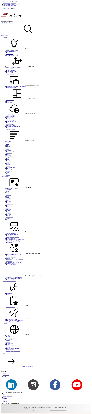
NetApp (8, 210)
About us (8, 335)
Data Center (9, 118)
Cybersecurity (9, 117)
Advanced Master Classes (12, 50)
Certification (6, 176)
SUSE (7, 173)
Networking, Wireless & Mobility (13, 262)
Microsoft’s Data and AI (11, 125)
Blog (7, 294)
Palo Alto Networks (10, 167)
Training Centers (10, 74)
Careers (8, 342)
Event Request (9, 343)
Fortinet (8, 154)
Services (5, 220)
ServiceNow (9, 171)
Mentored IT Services (11, 263)
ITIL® (7, 101)
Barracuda (8, 146)
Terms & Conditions (8, 394)
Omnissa (8, 166)
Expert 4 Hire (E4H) (11, 264)
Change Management (11, 51)
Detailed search (4, 35)
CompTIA (8, 150)
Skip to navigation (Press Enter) (10, 1)
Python (8, 127)
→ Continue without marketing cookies (58, 410)
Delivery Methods (10, 72)
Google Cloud (9, 157)
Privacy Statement (7, 396)
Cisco (7, 147)
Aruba (7, 144)
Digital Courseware (10, 70)
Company (5, 323)
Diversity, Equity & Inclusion (13, 351)
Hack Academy (9, 54)
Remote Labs (9, 242)
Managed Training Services (12, 237)
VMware (8, 175)
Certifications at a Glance (12, 188)
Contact (11, 23)
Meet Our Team (10, 336)
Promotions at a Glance (11, 319)
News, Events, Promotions (9, 281)
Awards (8, 347)
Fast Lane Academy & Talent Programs (15, 239)
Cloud (7, 255)
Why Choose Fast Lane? (12, 338)
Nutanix (8, 163)
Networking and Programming (13, 126)
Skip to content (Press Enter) (9, 5)
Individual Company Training (13, 241)
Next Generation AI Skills (12, 55)
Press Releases (9, 293)
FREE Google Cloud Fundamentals (14, 320)
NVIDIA (8, 164)
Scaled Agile (9, 102)
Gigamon (8, 155)
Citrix (7, 149)
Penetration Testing (10, 279)
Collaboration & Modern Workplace (14, 259)
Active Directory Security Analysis (14, 278)
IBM (7, 158)
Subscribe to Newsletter (27, 366)
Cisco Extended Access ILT (12, 321)
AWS (7, 145)
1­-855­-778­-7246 (4, 23)
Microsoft (8, 162)
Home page (6, 375)
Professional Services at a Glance (13, 254)
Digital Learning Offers (11, 71)
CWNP (8, 200)
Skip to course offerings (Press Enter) (11, 4)
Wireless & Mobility (10, 129)
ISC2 (7, 159)
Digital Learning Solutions (12, 234)
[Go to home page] (11, 20)
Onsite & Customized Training (13, 67)
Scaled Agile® (9, 217)
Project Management (11, 87)
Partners (8, 344)
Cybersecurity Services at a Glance (14, 277)
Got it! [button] (26, 408)
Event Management (10, 238)
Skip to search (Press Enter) (9, 3)
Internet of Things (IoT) (11, 121)
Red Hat (8, 168)
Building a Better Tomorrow (12, 348)
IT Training (6, 37)
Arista (7, 142)
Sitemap (5, 400)
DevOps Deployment (11, 120)
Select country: (6, 8)
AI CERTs (8, 141)
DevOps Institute (10, 100)
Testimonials (9, 339)
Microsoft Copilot (10, 124)
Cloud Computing (10, 116)
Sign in (5, 401)
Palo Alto (8, 214)
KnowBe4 (8, 160)
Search (5, 373)
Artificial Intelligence (11, 115)
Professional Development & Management (16, 86)
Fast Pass (8, 52)
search (2, 34)
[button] (12, 8)
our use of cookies (62, 407)
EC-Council (9, 153)
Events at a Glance (10, 307)
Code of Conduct (10, 349)
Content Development (11, 235)
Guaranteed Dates (10, 69)
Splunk (8, 172)
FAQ (4, 397)
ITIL (7, 122)
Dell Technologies (10, 151)
